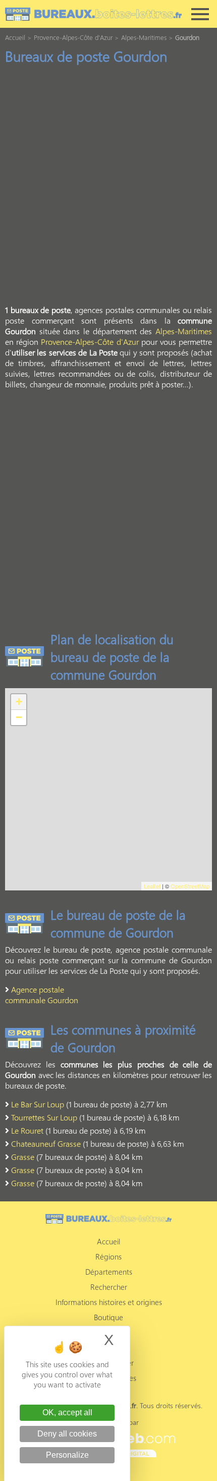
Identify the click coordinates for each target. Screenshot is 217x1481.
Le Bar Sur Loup (37, 1104)
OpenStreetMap (190, 886)
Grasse (22, 1156)
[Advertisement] (108, 187)
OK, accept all (67, 1412)
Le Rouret (27, 1130)
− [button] (19, 717)
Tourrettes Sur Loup (44, 1117)
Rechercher (108, 1287)
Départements (108, 1272)
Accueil (108, 1241)
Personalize (67, 1455)
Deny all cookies (67, 1433)
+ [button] (19, 701)
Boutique (108, 1317)
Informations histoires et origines (109, 1302)
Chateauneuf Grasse (46, 1143)
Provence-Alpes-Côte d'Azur (89, 341)
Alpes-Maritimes (183, 331)
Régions (108, 1256)
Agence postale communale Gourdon (41, 994)
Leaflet (152, 886)
